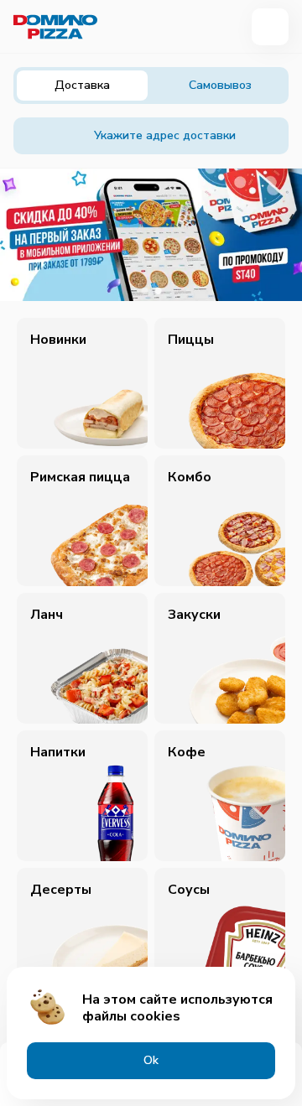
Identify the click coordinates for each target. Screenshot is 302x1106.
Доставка (82, 85)
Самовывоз (220, 85)
